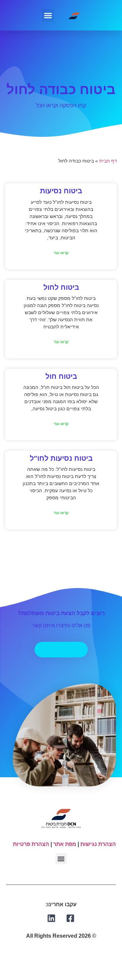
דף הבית (108, 161)
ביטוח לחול (61, 287)
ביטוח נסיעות (61, 191)
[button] (48, 15)
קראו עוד (61, 253)
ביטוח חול (61, 376)
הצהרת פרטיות (31, 844)
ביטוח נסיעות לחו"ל (61, 458)
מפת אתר (64, 844)
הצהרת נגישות (98, 844)
